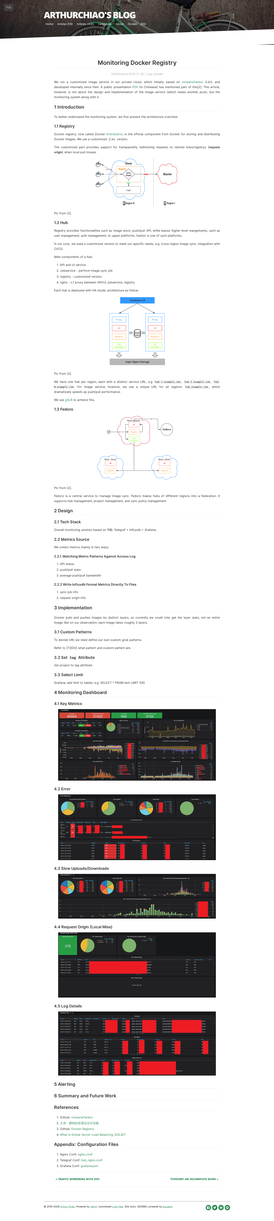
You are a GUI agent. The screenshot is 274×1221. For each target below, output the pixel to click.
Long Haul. (118, 1206)
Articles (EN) (65, 24)
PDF (135, 87)
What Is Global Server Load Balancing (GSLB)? (92, 1134)
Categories (105, 24)
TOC (9, 7)
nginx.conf (85, 1154)
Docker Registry (82, 1129)
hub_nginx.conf (92, 1160)
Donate (132, 24)
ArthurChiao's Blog (90, 15)
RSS (143, 24)
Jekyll (93, 1206)
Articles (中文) (85, 24)
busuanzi (167, 1206)
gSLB (68, 400)
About (120, 24)
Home (49, 24)
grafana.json (89, 1166)
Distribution (114, 134)
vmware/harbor (192, 82)
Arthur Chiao (67, 1206)
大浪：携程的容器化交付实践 (79, 1123)
